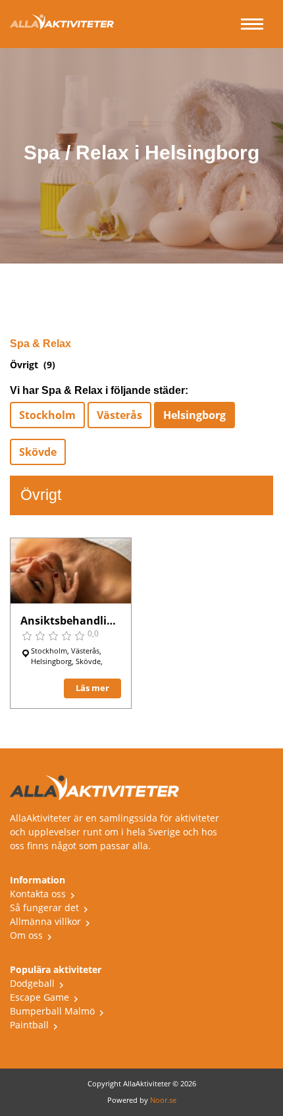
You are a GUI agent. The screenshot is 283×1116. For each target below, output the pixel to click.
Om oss (26, 935)
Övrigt (24, 364)
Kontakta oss (38, 893)
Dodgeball (32, 983)
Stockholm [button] (47, 415)
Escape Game (39, 997)
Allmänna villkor (45, 921)
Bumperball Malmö (52, 1011)
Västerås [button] (119, 415)
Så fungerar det (44, 907)
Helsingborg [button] (194, 415)
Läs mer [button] (92, 688)
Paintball (29, 1024)
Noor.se (163, 1100)
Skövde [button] (38, 452)
